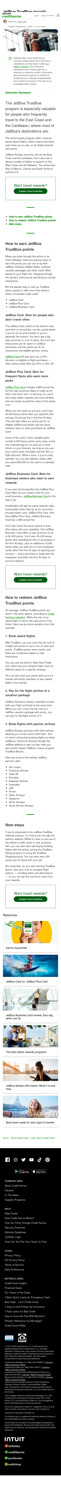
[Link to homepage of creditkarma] (30, 1452)
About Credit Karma (16, 1185)
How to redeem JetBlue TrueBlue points (32, 220)
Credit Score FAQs (15, 1325)
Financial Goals (13, 1288)
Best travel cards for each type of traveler (30, 1122)
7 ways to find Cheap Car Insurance (24, 1306)
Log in (36, 15)
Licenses (48, 1362)
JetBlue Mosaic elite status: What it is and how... (30, 1087)
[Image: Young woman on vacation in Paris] (30, 1107)
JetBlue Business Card (36, 496)
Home (6, 1137)
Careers (9, 1190)
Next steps (15, 224)
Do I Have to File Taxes (17, 1292)
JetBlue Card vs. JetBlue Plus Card (27, 981)
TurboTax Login (13, 1237)
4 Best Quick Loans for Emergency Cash (27, 1297)
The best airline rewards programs (26, 1052)
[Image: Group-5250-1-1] (30, 932)
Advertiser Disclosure (18, 92)
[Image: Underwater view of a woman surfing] (30, 966)
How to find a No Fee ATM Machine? (25, 1316)
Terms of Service (14, 1264)
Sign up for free (48, 15)
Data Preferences (14, 1269)
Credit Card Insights (16, 1283)
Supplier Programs (15, 1199)
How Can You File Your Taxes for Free (26, 1241)
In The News (12, 1195)
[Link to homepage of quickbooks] (30, 1458)
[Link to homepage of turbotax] (30, 1445)
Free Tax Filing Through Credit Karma (25, 1223)
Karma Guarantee (16, 948)
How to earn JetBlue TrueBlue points (30, 216)
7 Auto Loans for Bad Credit (20, 1311)
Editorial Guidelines (15, 1232)
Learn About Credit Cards (43, 1137)
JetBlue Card (12, 356)
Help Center (11, 1213)
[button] (58, 15)
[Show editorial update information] (34, 26)
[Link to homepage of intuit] (30, 1439)
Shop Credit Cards (19, 1137)
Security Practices (15, 1227)
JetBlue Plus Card (15, 387)
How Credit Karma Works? (19, 1218)
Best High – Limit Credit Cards (21, 1302)
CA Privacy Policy (15, 1260)
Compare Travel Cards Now (30, 191)
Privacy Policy (13, 1255)
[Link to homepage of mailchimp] (30, 1464)
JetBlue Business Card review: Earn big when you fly (29, 1016)
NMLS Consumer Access (15, 1364)
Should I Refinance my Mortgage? (23, 1321)
